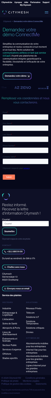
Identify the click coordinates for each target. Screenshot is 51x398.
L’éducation (8, 319)
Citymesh (7, 21)
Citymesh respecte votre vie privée (16, 239)
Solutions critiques (35, 327)
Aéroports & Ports (11, 327)
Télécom (30, 312)
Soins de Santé (9, 323)
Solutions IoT (32, 317)
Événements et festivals (9, 339)
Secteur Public (9, 345)
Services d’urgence (11, 349)
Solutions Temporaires (32, 322)
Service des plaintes (11, 295)
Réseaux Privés (33, 308)
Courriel (6, 219)
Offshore (6, 353)
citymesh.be (33, 338)
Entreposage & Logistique (9, 313)
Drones (29, 332)
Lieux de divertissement (9, 333)
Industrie (6, 308)
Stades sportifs (10, 358)
